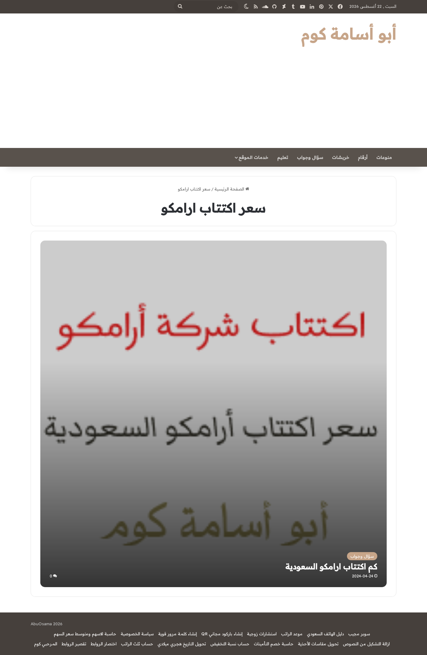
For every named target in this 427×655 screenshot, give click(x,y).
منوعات (384, 157)
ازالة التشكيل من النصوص (366, 643)
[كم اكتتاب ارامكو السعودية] (213, 414)
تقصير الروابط (74, 643)
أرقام (363, 157)
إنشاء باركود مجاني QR (222, 633)
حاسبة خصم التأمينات (274, 643)
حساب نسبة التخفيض (229, 643)
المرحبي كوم (45, 643)
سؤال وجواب (310, 157)
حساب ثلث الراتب (137, 643)
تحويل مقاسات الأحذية (318, 643)
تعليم (282, 157)
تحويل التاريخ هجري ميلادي (182, 643)
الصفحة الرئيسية (229, 188)
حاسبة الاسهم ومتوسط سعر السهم (85, 633)
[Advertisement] (213, 101)
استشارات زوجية (262, 633)
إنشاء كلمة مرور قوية (177, 633)
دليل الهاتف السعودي (325, 633)
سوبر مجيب (359, 633)
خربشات (340, 157)
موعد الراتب (292, 633)
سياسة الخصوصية (137, 633)
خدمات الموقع (253, 157)
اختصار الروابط (104, 643)
